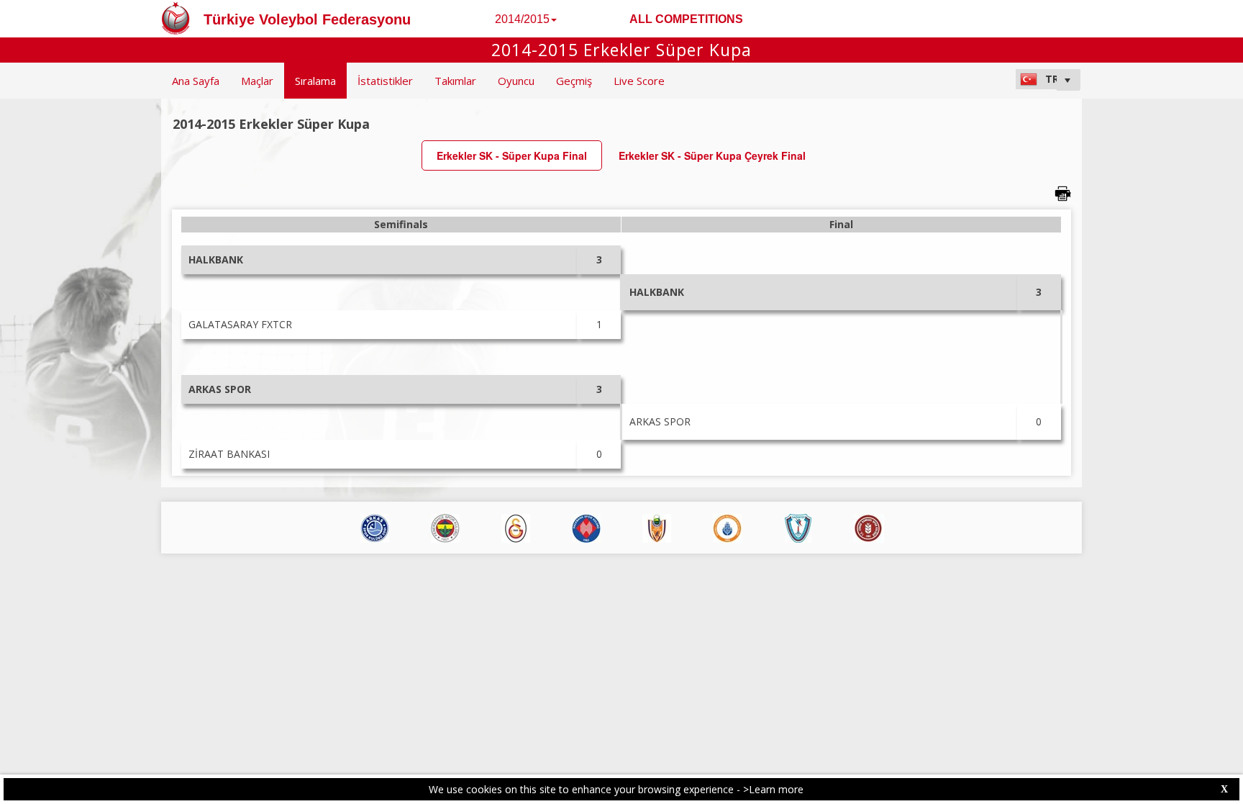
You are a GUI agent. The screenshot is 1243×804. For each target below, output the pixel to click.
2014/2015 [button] (522, 19)
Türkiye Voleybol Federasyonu (307, 19)
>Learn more (773, 789)
